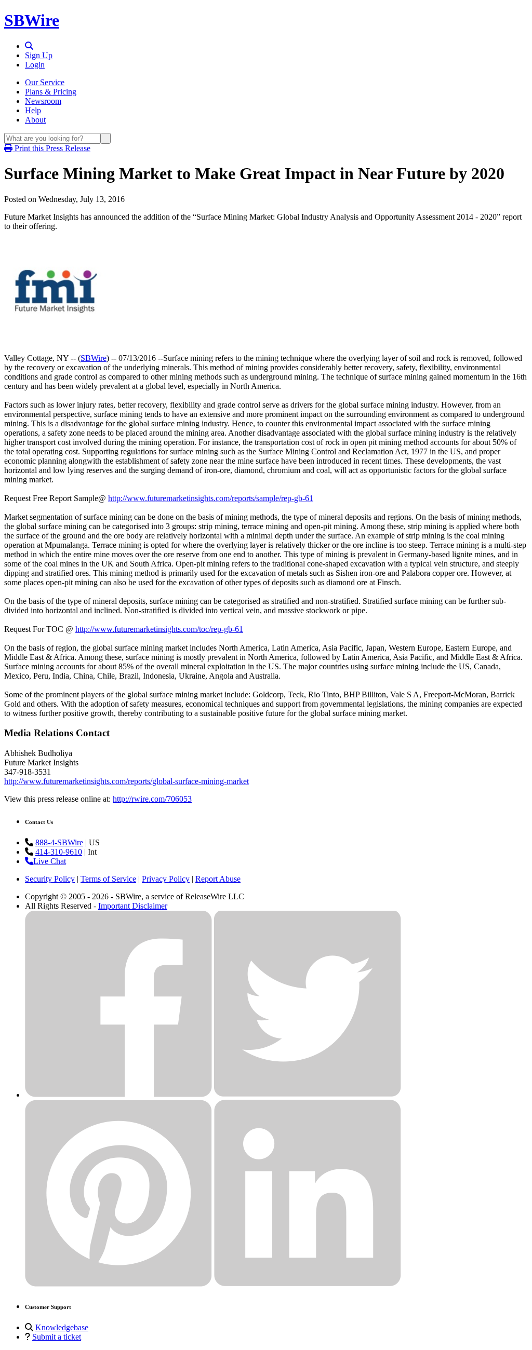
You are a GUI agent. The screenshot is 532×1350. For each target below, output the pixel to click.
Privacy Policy (166, 878)
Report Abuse (218, 878)
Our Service (44, 82)
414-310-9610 (58, 851)
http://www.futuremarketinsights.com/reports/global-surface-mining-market (126, 781)
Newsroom (43, 101)
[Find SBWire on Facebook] (118, 1094)
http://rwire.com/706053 (152, 798)
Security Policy (50, 878)
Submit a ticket (56, 1336)
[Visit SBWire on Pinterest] (118, 1283)
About (35, 119)
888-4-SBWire (59, 842)
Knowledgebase (61, 1327)
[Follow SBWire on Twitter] (307, 1094)
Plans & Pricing (50, 91)
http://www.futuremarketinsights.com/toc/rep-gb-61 (159, 629)
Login (35, 64)
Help (33, 110)
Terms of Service (108, 878)
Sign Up (38, 55)
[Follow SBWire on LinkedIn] (307, 1283)
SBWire (31, 20)
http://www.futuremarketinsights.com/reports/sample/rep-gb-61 (210, 498)
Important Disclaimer (132, 905)
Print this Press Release (51, 148)
